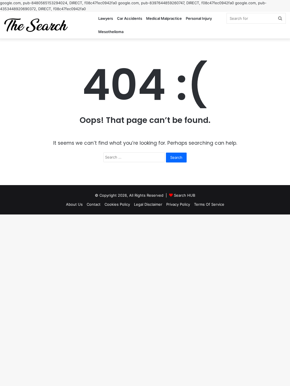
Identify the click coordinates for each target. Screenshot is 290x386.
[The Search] (36, 25)
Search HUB (184, 195)
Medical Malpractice (164, 18)
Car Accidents (129, 18)
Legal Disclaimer (148, 204)
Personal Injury (199, 18)
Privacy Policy (178, 204)
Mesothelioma (110, 31)
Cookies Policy (117, 204)
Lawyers (105, 18)
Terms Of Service (209, 204)
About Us (74, 204)
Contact (94, 204)
